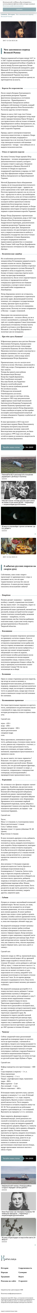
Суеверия (22, 1272)
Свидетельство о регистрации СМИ (12, 1290)
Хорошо (19, 9)
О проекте (22, 1281)
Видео (21, 1276)
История (4, 1268)
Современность (25, 1268)
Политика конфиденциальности (11, 1293)
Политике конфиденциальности (13, 6)
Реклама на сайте (8, 1281)
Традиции (5, 1276)
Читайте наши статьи (18, 447)
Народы (4, 1272)
